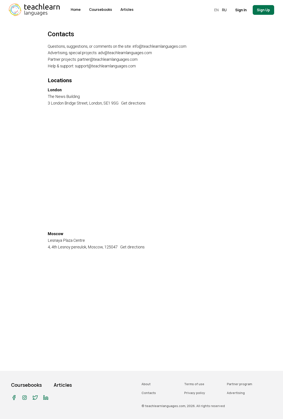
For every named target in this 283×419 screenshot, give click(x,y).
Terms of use (194, 384)
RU (224, 10)
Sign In (241, 10)
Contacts (149, 393)
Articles (127, 9)
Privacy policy (194, 393)
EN (216, 10)
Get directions (133, 103)
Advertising (236, 393)
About (146, 384)
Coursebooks (100, 9)
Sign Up (263, 10)
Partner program (239, 384)
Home (76, 9)
